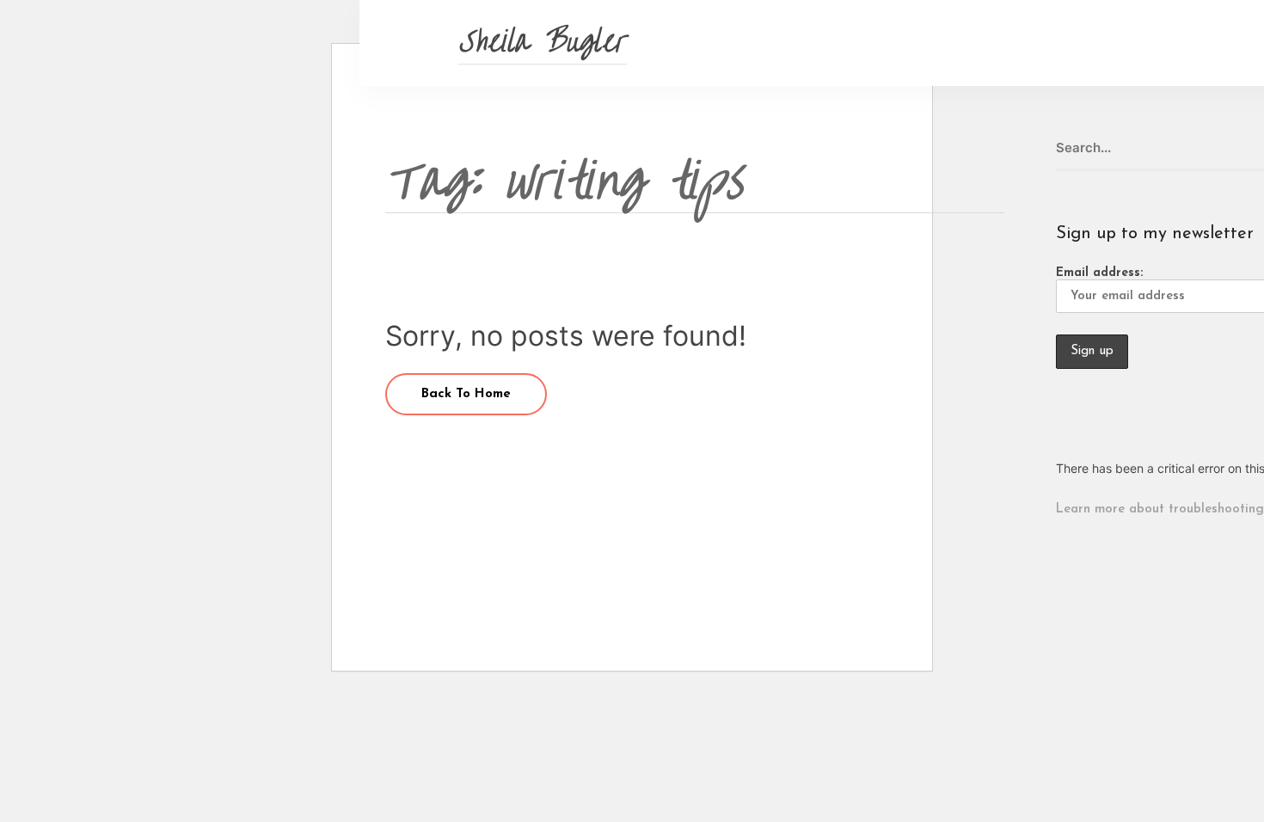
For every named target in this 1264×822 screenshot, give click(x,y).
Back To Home (466, 394)
